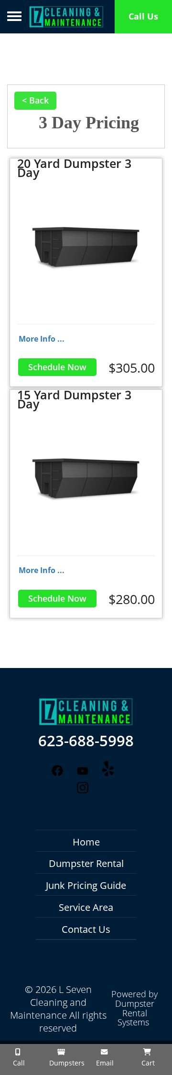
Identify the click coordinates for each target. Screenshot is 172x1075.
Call (18, 1062)
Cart (147, 1062)
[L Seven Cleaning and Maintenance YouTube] (82, 771)
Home (86, 841)
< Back (35, 100)
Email (104, 1062)
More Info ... (41, 339)
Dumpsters (64, 1062)
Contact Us (86, 929)
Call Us (143, 16)
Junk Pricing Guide (86, 885)
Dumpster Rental (86, 863)
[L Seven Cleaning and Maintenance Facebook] (57, 770)
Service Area (86, 907)
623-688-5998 (86, 741)
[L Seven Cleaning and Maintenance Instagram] (82, 788)
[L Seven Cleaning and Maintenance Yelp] (108, 768)
